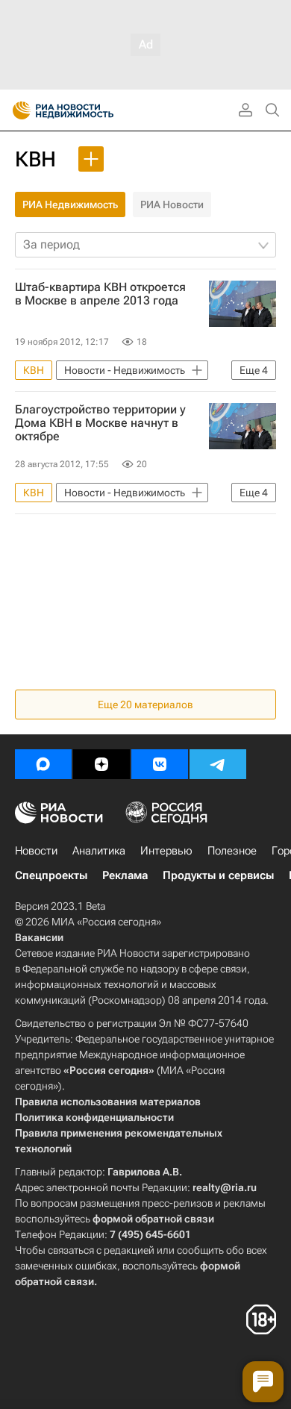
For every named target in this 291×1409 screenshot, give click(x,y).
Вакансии (39, 937)
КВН (35, 159)
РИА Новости (172, 204)
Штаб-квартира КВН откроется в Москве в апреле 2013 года (100, 294)
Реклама (125, 875)
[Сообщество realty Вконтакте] (159, 764)
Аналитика (98, 850)
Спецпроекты (51, 875)
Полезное (232, 850)
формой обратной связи (153, 1219)
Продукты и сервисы (218, 875)
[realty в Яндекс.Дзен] (101, 764)
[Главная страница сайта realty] (89, 110)
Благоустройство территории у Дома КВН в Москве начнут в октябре (100, 423)
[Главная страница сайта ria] (17, 110)
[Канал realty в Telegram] (218, 764)
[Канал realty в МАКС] (43, 764)
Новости (36, 850)
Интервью (166, 850)
